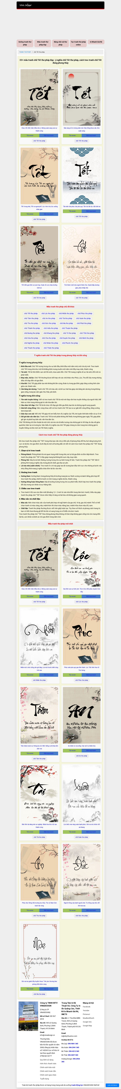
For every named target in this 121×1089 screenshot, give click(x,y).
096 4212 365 (74, 1051)
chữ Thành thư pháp (32, 328)
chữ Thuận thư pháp (70, 328)
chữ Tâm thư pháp (31, 318)
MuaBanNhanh (88, 1018)
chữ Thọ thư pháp (31, 323)
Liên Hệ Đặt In (112, 1085)
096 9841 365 (73, 1044)
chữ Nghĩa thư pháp (31, 343)
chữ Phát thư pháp (84, 323)
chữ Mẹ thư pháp (66, 323)
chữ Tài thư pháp (65, 318)
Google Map (87, 1026)
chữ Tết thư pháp (39, 141)
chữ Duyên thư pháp (67, 338)
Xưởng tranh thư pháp (25, 43)
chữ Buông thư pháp (32, 333)
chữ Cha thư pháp (49, 338)
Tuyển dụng (44, 1079)
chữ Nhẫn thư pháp (66, 313)
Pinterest (86, 1014)
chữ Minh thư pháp (86, 338)
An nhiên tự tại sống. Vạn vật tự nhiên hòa (81, 746)
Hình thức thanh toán (48, 1064)
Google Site (87, 1022)
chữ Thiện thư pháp (51, 348)
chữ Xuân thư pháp (83, 318)
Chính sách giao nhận (48, 1075)
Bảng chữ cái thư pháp (60, 43)
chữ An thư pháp (48, 318)
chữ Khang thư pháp (51, 333)
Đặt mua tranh (49, 135)
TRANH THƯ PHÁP (25, 52)
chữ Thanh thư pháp (32, 348)
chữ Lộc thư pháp (48, 313)
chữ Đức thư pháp (49, 323)
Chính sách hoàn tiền (48, 1071)
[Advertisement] (60, 24)
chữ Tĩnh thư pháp (87, 333)
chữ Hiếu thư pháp (51, 328)
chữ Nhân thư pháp (50, 343)
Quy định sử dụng (46, 1060)
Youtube (86, 1010)
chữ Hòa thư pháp (31, 338)
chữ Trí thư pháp (69, 333)
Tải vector (30, 135)
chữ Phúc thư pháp (85, 313)
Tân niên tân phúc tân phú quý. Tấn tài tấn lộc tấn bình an (81, 206)
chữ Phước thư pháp (70, 343)
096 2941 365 (74, 1047)
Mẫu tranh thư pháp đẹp (42, 43)
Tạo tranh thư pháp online (78, 43)
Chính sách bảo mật (47, 1067)
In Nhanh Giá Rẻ (96, 42)
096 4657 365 (73, 1055)
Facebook (86, 1007)
